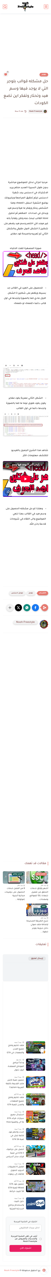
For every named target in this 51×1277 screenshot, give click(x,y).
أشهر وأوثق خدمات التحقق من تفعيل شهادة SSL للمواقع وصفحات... (39, 894)
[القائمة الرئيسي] (46, 6)
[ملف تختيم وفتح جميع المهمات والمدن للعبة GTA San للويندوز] (35, 1099)
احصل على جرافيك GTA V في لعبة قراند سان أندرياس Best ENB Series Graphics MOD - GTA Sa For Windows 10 (15, 1153)
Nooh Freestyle (35, 111)
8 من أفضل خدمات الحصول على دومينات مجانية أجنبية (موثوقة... (15, 894)
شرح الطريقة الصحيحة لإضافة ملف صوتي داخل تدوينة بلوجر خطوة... (37, 926)
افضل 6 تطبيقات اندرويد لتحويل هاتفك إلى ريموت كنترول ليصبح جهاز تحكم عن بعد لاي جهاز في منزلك (15, 1171)
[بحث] (5, 6)
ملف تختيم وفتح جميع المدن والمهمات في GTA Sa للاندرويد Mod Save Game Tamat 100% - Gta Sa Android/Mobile (15, 1049)
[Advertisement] (25, 44)
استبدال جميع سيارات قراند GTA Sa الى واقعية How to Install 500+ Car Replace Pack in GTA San (15, 1119)
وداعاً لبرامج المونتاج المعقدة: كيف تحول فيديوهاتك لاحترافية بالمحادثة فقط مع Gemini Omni (15, 1067)
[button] (35, 607)
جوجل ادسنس (17, 593)
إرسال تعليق (37, 958)
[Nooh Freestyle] (25, 6)
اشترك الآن (25, 1248)
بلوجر (44, 75)
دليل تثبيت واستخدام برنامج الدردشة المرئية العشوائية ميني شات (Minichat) (16, 1205)
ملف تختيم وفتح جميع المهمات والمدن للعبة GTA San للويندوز (15, 1101)
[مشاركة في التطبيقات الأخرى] (9, 607)
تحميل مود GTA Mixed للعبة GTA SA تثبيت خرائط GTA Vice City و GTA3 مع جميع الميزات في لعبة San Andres (16, 1188)
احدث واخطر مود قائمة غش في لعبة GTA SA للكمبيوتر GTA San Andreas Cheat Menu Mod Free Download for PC (15, 1136)
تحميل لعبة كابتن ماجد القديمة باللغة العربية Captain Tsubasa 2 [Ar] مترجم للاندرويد (15, 1084)
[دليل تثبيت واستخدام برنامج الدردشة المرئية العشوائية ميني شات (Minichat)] (35, 1203)
